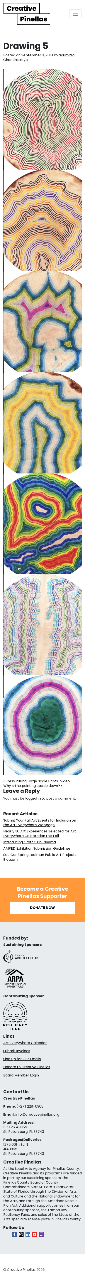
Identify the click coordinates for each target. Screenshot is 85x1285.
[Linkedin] (28, 1234)
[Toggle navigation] (75, 13)
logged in (33, 798)
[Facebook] (14, 1234)
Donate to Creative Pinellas (26, 1066)
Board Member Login (21, 1075)
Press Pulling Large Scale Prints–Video (37, 781)
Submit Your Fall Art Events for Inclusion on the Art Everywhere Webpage (39, 822)
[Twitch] (41, 1234)
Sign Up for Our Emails (22, 1058)
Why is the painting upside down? (32, 785)
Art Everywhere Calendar (25, 1042)
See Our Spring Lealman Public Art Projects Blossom (39, 857)
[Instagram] (21, 1234)
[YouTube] (34, 1234)
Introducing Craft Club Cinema (29, 842)
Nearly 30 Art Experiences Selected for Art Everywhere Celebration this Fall (39, 833)
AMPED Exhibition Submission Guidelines (37, 848)
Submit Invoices (16, 1050)
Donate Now (42, 907)
